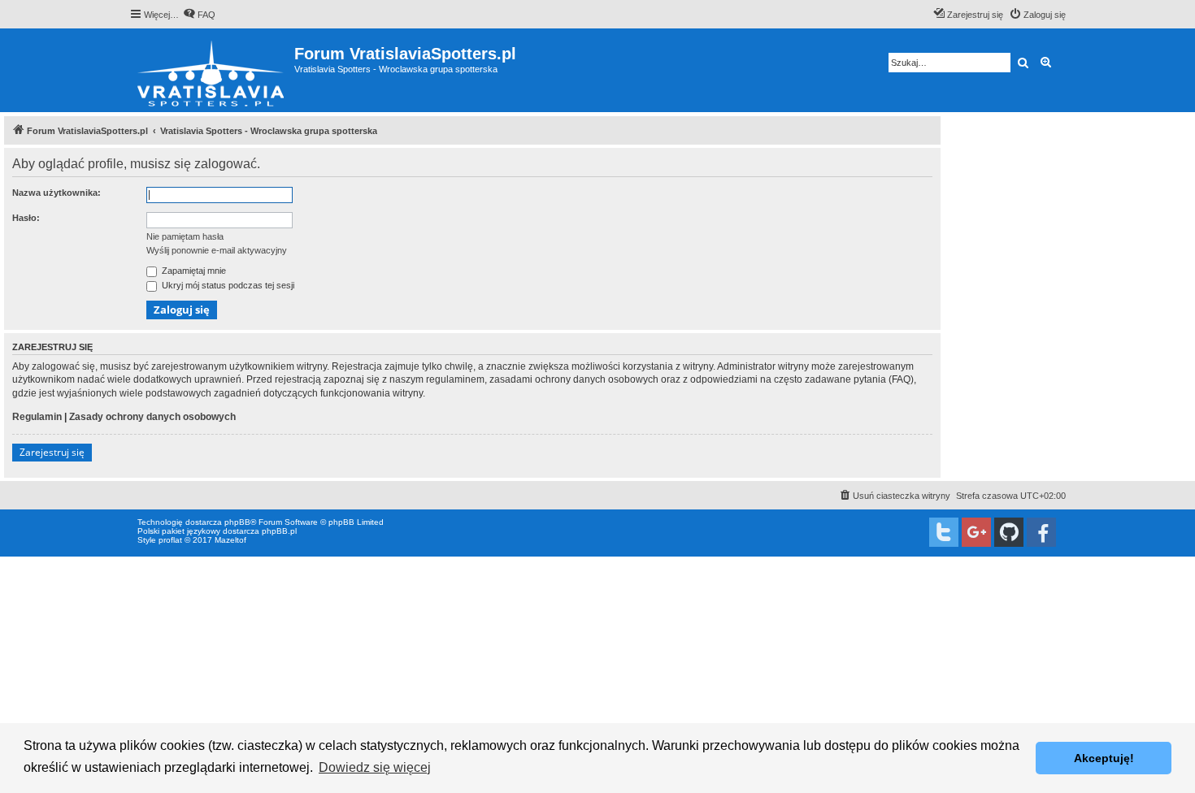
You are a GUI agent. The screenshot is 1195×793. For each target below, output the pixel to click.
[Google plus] (976, 532)
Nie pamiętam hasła (185, 236)
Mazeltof (230, 539)
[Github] (1008, 532)
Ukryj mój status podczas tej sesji (226, 285)
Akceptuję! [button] (1104, 758)
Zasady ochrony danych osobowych (152, 416)
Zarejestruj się (52, 452)
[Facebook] (1041, 532)
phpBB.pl (279, 530)
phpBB (237, 522)
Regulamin (37, 416)
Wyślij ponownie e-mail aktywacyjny (216, 250)
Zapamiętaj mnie (192, 270)
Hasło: (26, 218)
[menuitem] (199, 14)
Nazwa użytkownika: (56, 192)
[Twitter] (943, 532)
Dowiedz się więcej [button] (375, 767)
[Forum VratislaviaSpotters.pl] (211, 70)
